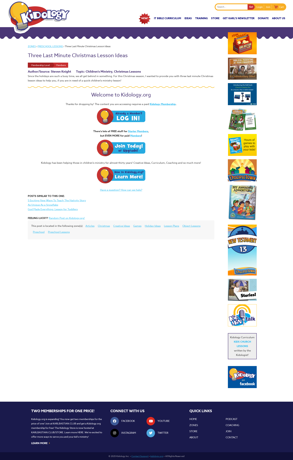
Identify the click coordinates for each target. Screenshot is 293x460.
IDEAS (188, 18)
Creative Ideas (121, 226)
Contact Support (140, 456)
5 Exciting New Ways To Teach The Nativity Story (57, 200)
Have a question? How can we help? (121, 190)
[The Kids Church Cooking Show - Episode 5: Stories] (242, 290)
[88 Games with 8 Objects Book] (242, 145)
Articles (89, 226)
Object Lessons (191, 226)
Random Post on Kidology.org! (67, 218)
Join (268, 6)
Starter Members (138, 131)
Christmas (104, 226)
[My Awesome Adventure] (242, 203)
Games (137, 226)
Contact (232, 437)
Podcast (231, 419)
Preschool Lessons (50, 46)
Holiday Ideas (153, 226)
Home (193, 419)
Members (135, 135)
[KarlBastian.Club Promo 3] (242, 43)
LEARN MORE (40, 443)
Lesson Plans (171, 226)
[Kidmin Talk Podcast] (242, 315)
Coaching (232, 425)
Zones (32, 46)
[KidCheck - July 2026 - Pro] (242, 94)
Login (260, 6)
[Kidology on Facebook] (242, 377)
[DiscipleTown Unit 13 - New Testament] (242, 250)
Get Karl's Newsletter (239, 18)
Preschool (39, 232)
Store (215, 18)
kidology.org (156, 456)
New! (144, 18)
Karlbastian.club (64, 423)
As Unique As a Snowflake (43, 205)
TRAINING (201, 18)
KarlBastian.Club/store (47, 432)
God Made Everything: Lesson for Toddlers (53, 209)
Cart (281, 6)
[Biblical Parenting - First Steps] (242, 69)
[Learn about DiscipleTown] (242, 170)
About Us (278, 18)
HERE (80, 432)
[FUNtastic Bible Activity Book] (242, 120)
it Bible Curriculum (167, 18)
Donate (263, 18)
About (193, 437)
